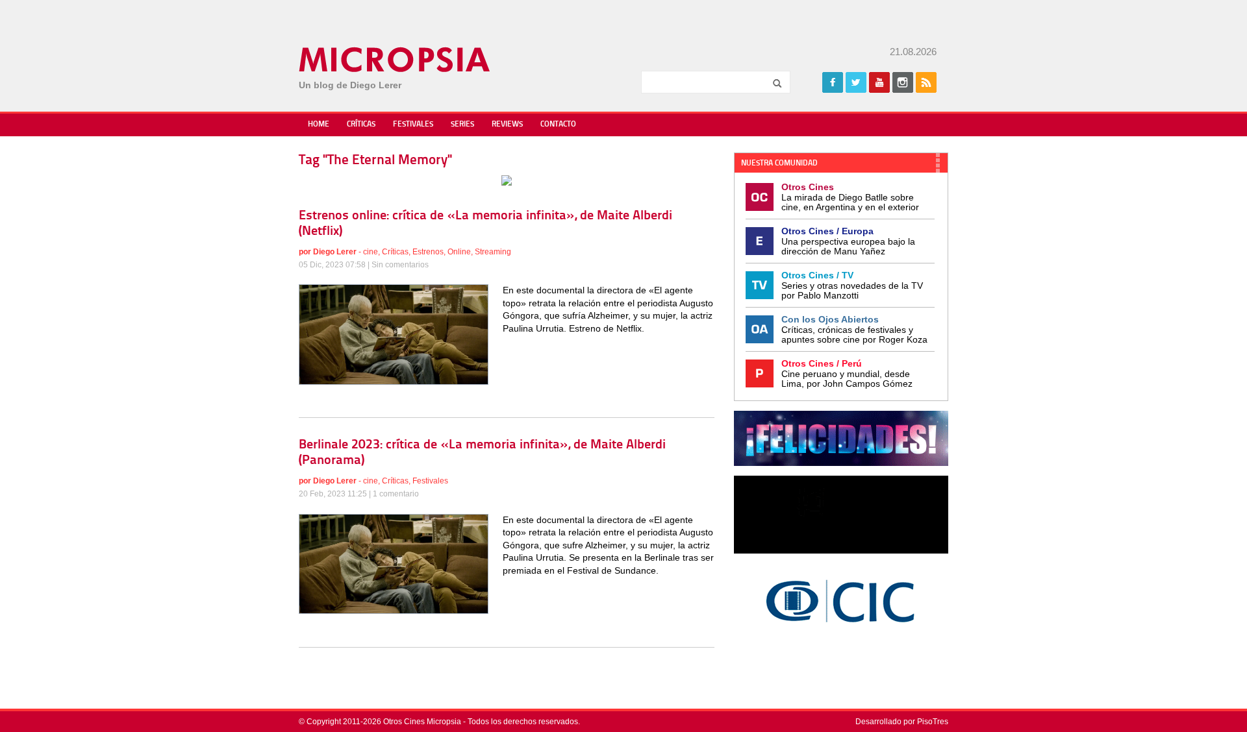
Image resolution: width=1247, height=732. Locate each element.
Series (462, 124)
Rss (926, 82)
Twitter (856, 82)
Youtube (879, 82)
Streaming (493, 251)
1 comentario (396, 493)
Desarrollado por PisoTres (901, 721)
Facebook (832, 82)
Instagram (902, 82)
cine (370, 251)
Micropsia (395, 60)
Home (318, 124)
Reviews (507, 124)
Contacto (558, 124)
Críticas (361, 124)
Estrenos (428, 251)
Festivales (413, 124)
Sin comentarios (400, 264)
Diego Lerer (335, 251)
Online (459, 251)
